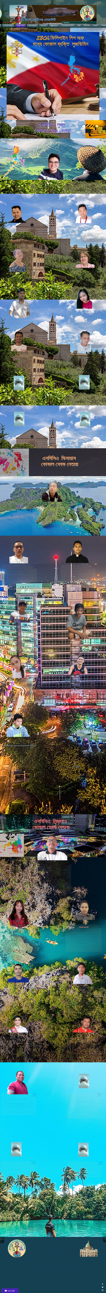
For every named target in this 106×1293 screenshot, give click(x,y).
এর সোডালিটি (53, 1245)
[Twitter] (103, 1287)
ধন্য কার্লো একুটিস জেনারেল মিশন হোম (53, 1246)
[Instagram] (103, 1290)
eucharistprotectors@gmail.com (53, 199)
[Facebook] (103, 1284)
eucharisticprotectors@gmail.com (37, 1266)
